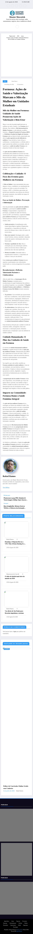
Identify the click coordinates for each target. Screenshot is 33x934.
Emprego (5, 923)
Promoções (5, 925)
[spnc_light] (21, 27)
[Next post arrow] (28, 507)
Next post (6, 503)
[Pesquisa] (17, 26)
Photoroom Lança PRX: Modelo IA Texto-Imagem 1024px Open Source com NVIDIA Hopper (15, 499)
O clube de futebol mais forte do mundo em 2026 (15, 577)
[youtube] (24, 5)
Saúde (19, 925)
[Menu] (12, 26)
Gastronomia (13, 925)
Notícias (20, 923)
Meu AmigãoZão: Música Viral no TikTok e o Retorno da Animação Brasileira (14, 507)
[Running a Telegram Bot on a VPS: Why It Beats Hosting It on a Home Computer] (16, 529)
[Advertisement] (16, 57)
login (14, 631)
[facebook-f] (12, 5)
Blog (5, 81)
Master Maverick (17, 17)
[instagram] (20, 5)
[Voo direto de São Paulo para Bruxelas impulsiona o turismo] (16, 599)
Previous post (7, 495)
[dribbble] (16, 5)
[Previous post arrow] (28, 498)
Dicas (11, 648)
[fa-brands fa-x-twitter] (8, 5)
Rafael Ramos (14, 81)
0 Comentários (20, 84)
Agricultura (6, 921)
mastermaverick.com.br (12, 574)
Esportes (18, 921)
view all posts (6, 487)
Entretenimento (13, 923)
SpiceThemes (19, 931)
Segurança (25, 925)
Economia (24, 921)
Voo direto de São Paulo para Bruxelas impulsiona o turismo (14, 612)
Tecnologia (15, 927)
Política (26, 923)
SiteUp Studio (20, 929)
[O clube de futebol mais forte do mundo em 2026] (16, 564)
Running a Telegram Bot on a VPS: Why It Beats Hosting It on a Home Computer (15, 543)
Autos (12, 921)
